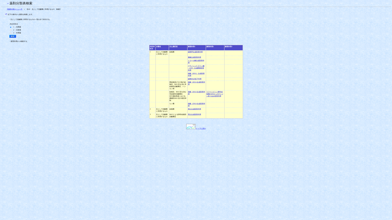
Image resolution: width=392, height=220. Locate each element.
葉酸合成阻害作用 (194, 57)
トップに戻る (200, 128)
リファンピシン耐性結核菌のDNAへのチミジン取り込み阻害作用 (214, 94)
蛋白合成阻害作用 (194, 109)
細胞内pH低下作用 (194, 79)
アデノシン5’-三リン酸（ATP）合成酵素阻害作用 (196, 68)
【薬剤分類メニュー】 (14, 9)
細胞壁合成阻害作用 (195, 52)
